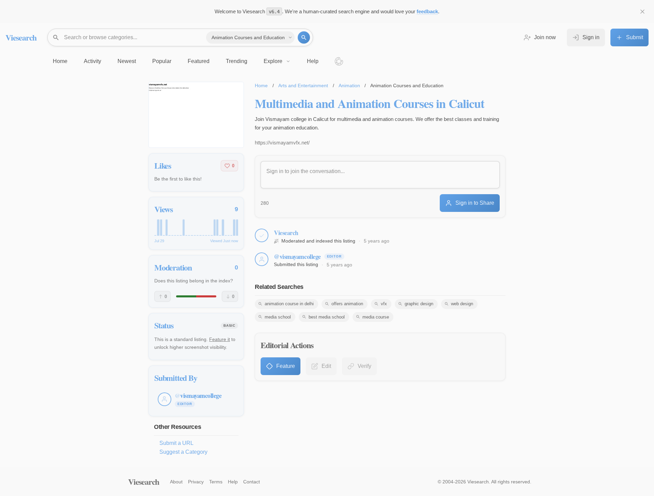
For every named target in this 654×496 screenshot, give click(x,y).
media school (278, 317)
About (176, 481)
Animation (349, 85)
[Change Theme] (338, 61)
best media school (327, 317)
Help (233, 481)
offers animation (347, 303)
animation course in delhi (289, 303)
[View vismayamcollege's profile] (261, 259)
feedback (427, 11)
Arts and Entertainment (303, 85)
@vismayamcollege (297, 256)
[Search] (304, 37)
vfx (384, 303)
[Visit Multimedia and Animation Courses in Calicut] (196, 115)
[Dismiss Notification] (642, 11)
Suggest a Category (183, 452)
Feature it (219, 339)
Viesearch (20, 37)
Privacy (196, 481)
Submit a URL (176, 443)
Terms (215, 481)
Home (261, 85)
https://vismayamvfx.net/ (282, 142)
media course (375, 317)
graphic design (419, 303)
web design (462, 303)
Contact (251, 481)
